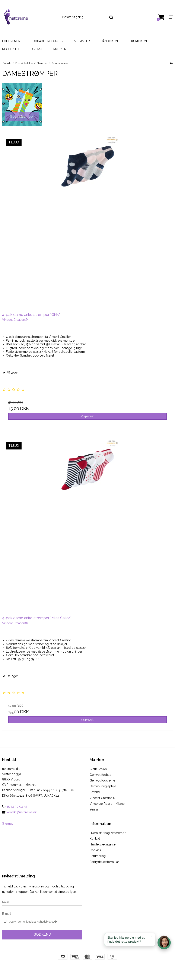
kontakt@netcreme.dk (21, 812)
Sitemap (7, 823)
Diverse (37, 49)
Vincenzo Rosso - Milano (107, 803)
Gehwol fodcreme (102, 780)
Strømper (82, 41)
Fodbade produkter (47, 41)
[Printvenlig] (171, 63)
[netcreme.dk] (29, 17)
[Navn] (42, 902)
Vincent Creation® (102, 798)
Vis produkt (87, 416)
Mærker (59, 49)
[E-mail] (42, 913)
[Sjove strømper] (22, 104)
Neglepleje (11, 49)
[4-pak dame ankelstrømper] (87, 221)
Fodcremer (11, 41)
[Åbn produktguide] (164, 942)
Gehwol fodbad (100, 774)
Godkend (42, 934)
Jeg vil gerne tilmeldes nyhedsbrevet (43, 921)
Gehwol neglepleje (103, 786)
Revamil (95, 792)
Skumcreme (139, 41)
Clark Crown (98, 769)
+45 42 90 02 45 (15, 806)
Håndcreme (110, 41)
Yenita (94, 809)
